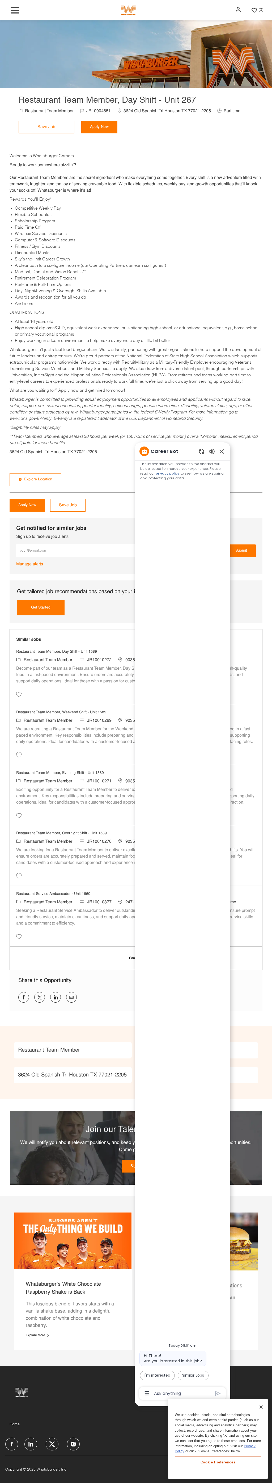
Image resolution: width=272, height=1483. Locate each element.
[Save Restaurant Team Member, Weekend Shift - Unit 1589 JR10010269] (19, 754)
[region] (182, 922)
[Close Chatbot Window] (221, 451)
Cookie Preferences (218, 1462)
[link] (29, 564)
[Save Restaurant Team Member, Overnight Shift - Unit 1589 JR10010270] (19, 875)
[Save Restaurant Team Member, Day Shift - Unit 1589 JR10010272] (19, 694)
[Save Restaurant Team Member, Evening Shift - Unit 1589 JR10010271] (19, 815)
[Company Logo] (128, 10)
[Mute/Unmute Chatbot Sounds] (212, 451)
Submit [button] (241, 551)
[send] (218, 1393)
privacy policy (168, 473)
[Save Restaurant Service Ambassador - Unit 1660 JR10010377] (19, 936)
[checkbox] (48, 127)
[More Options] (147, 1393)
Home (15, 1424)
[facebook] (11, 1444)
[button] (239, 9)
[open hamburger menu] (14, 10)
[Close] (261, 1407)
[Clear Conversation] (201, 451)
